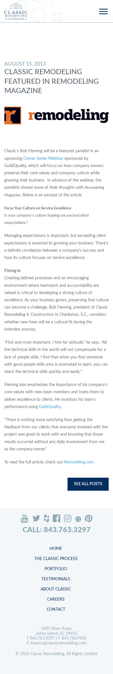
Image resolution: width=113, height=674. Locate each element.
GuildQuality (50, 407)
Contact (56, 610)
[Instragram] (68, 518)
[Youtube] (24, 518)
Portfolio (56, 569)
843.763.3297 (42, 638)
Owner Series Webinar (43, 159)
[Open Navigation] (103, 12)
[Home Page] (16, 11)
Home (56, 549)
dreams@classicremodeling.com (58, 643)
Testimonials (55, 579)
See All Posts (88, 484)
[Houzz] (46, 518)
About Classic (56, 589)
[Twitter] (36, 518)
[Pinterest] (88, 518)
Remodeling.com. (80, 462)
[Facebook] (56, 518)
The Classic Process (56, 559)
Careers (56, 599)
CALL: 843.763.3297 (57, 530)
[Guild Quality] (78, 519)
